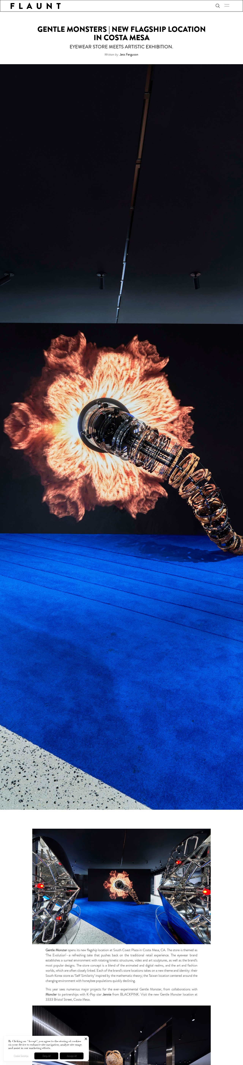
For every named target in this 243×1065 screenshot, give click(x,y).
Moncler (51, 994)
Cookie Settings (21, 1056)
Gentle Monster (56, 950)
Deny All (46, 1056)
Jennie (107, 994)
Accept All (72, 1056)
